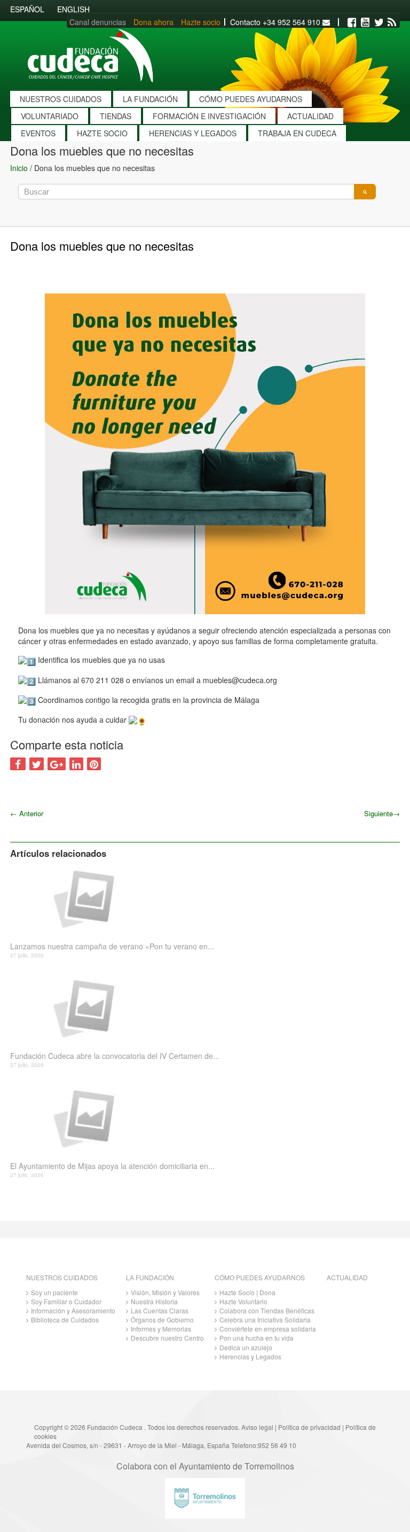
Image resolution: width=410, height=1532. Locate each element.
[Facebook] (352, 22)
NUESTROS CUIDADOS (60, 99)
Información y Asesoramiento (73, 1310)
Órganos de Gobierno (162, 1319)
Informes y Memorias (161, 1328)
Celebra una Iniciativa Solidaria (265, 1319)
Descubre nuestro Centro (167, 1337)
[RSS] (392, 22)
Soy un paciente (54, 1292)
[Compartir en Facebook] (18, 764)
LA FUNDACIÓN (150, 99)
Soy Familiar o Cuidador (66, 1301)
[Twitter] (378, 22)
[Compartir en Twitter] (36, 764)
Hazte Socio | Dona (247, 1292)
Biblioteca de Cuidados (65, 1319)
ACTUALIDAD (310, 116)
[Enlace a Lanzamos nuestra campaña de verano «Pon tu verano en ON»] (201, 898)
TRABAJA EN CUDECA (297, 133)
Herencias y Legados (250, 1356)
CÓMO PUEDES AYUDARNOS (250, 99)
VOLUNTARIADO (49, 116)
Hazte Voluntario (243, 1301)
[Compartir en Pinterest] (94, 764)
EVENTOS (38, 133)
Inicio (19, 168)
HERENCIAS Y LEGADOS (192, 133)
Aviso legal (257, 1427)
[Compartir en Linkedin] (76, 764)
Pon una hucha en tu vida (256, 1337)
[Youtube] (365, 22)
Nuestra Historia (154, 1301)
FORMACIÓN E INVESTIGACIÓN (209, 116)
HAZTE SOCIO (102, 133)
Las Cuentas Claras (159, 1310)
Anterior (26, 813)
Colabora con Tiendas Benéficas (266, 1310)
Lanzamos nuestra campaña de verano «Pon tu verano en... (112, 946)
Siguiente (382, 813)
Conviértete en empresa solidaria (267, 1328)
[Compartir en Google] (56, 764)
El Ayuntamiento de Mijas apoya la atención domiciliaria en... (112, 1166)
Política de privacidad (309, 1427)
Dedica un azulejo (245, 1347)
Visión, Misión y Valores (165, 1292)
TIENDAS (115, 116)
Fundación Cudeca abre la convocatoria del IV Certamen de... (114, 1056)
